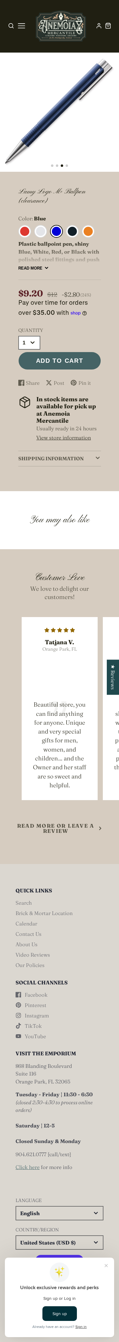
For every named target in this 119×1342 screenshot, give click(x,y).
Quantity (30, 330)
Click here (28, 1167)
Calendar (26, 923)
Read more (30, 268)
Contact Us (28, 934)
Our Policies (30, 965)
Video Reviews (33, 954)
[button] (52, 165)
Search (24, 902)
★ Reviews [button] (113, 677)
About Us (27, 944)
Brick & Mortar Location (44, 913)
